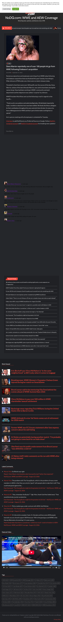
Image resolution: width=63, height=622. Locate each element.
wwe (17, 605)
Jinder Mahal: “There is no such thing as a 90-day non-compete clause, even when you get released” (31, 298)
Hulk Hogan (7, 589)
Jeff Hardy (17, 589)
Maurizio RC (8, 494)
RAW (5, 595)
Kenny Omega (48, 589)
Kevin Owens (7, 592)
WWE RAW (36, 605)
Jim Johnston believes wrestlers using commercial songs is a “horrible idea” (25, 311)
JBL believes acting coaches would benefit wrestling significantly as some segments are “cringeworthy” (27, 283)
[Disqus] (31, 201)
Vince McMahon (49, 602)
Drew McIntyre (29, 586)
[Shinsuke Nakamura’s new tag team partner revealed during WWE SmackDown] (46, 28)
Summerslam (50, 598)
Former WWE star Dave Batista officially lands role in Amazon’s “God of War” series (27, 325)
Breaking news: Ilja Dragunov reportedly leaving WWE (19, 349)
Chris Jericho (55, 583)
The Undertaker (17, 602)
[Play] (4, 567)
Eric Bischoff (41, 586)
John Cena (37, 589)
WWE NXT (26, 605)
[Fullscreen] (59, 567)
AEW (5, 580)
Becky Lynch (49, 580)
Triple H (38, 602)
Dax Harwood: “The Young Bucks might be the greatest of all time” (22, 315)
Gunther (52, 586)
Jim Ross (27, 589)
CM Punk (7, 586)
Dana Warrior (9, 131)
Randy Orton (49, 592)
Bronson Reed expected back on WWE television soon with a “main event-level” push (27, 346)
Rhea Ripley (14, 595)
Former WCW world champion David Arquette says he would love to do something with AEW (29, 291)
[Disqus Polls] (31, 158)
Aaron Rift (8, 72)
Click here (9, 121)
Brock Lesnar (18, 583)
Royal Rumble (47, 595)
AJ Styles (38, 580)
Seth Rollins (17, 598)
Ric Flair (24, 595)
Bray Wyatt (7, 583)
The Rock (6, 602)
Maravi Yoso (8, 471)
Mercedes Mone (30, 592)
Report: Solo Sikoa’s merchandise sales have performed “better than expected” (25, 339)
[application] (31, 552)
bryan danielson (30, 583)
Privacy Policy (57, 619)
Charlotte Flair (43, 583)
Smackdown (27, 598)
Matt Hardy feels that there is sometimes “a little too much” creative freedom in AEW (27, 308)
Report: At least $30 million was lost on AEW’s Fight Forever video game (24, 329)
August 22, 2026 (34, 476)
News (9, 63)
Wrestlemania (8, 605)
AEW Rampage (28, 580)
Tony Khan (29, 602)
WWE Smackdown (49, 605)
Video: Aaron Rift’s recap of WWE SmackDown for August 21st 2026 (23, 301)
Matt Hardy (18, 592)
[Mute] (56, 567)
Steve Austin (39, 598)
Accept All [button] (15, 9)
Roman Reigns (35, 595)
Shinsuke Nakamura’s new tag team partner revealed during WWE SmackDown (26, 294)
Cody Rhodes (17, 586)
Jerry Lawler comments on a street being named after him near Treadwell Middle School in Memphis (31, 332)
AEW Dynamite (15, 580)
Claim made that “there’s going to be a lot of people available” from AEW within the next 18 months (31, 322)
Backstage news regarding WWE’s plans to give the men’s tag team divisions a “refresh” (27, 342)
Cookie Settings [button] (6, 9)
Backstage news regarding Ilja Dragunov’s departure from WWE (22, 318)
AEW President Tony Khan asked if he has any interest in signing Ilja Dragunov (25, 288)
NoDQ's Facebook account (29, 123)
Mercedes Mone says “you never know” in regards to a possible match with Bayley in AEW (28, 305)
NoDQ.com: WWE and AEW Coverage (31, 18)
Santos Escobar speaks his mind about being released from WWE (22, 335)
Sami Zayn (7, 598)
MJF (40, 592)
